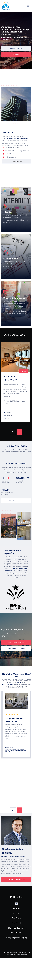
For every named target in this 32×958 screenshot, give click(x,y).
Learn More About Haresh (16, 879)
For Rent (16, 923)
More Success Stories (16, 501)
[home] (5, 6)
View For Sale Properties (16, 642)
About (16, 913)
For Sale (16, 918)
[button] (28, 6)
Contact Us (16, 54)
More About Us (17, 161)
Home (16, 909)
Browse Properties (16, 48)
